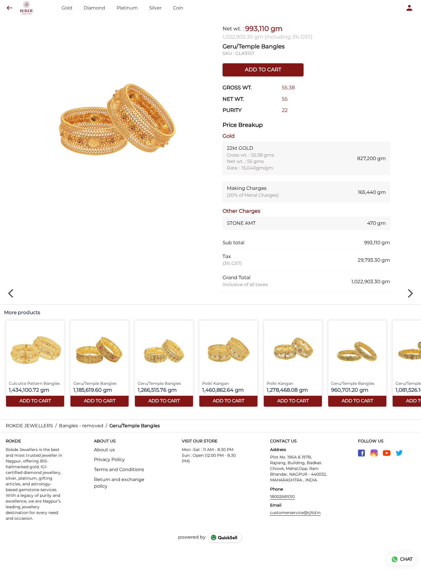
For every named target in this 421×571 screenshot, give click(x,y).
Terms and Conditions (119, 469)
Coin (178, 8)
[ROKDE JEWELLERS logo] (26, 7)
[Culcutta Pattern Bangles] (35, 363)
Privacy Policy (109, 459)
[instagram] (374, 453)
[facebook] (361, 453)
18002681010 (282, 496)
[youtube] (386, 453)
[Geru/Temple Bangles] (99, 363)
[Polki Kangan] (228, 363)
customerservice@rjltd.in (295, 512)
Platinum (127, 8)
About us (104, 449)
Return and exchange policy (119, 483)
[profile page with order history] (409, 8)
